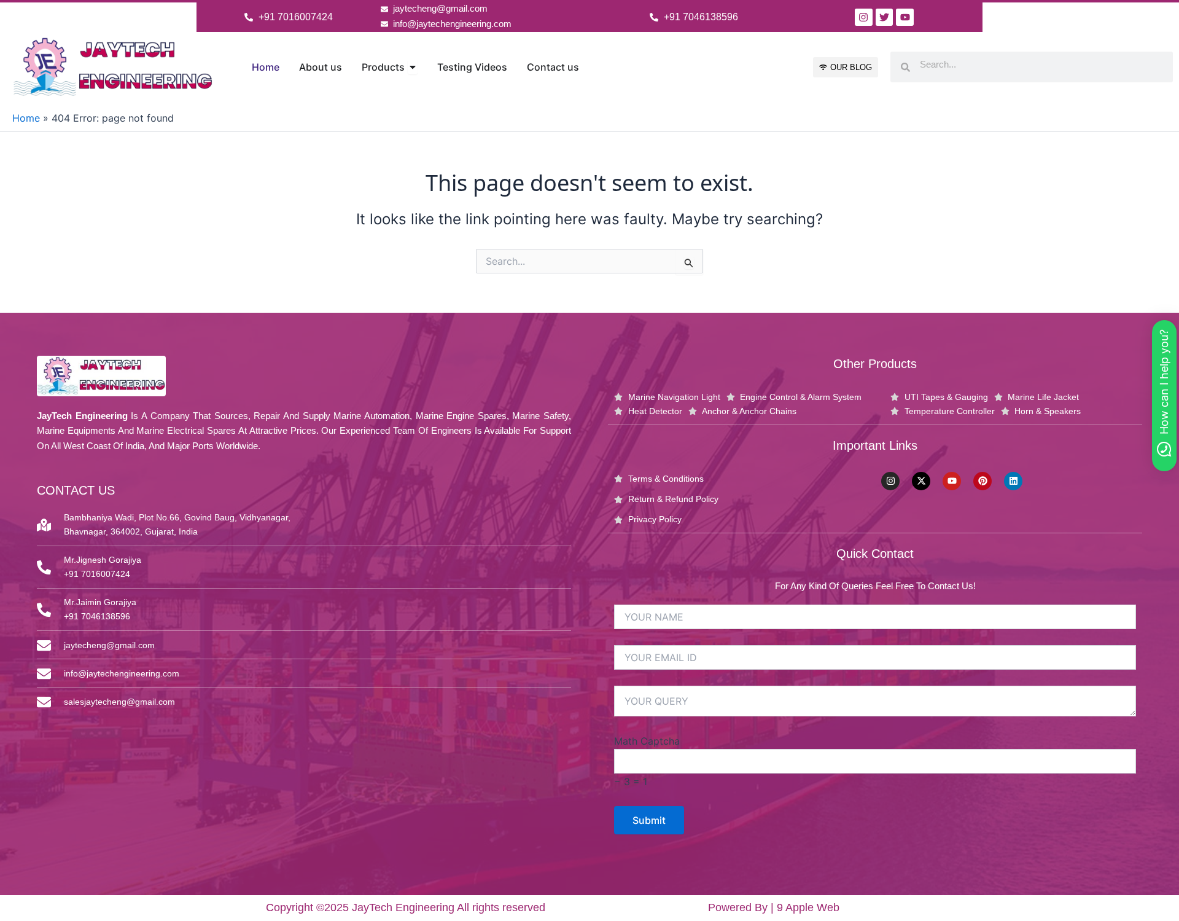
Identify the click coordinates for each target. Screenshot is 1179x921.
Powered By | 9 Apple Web (773, 907)
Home (26, 118)
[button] (1164, 395)
